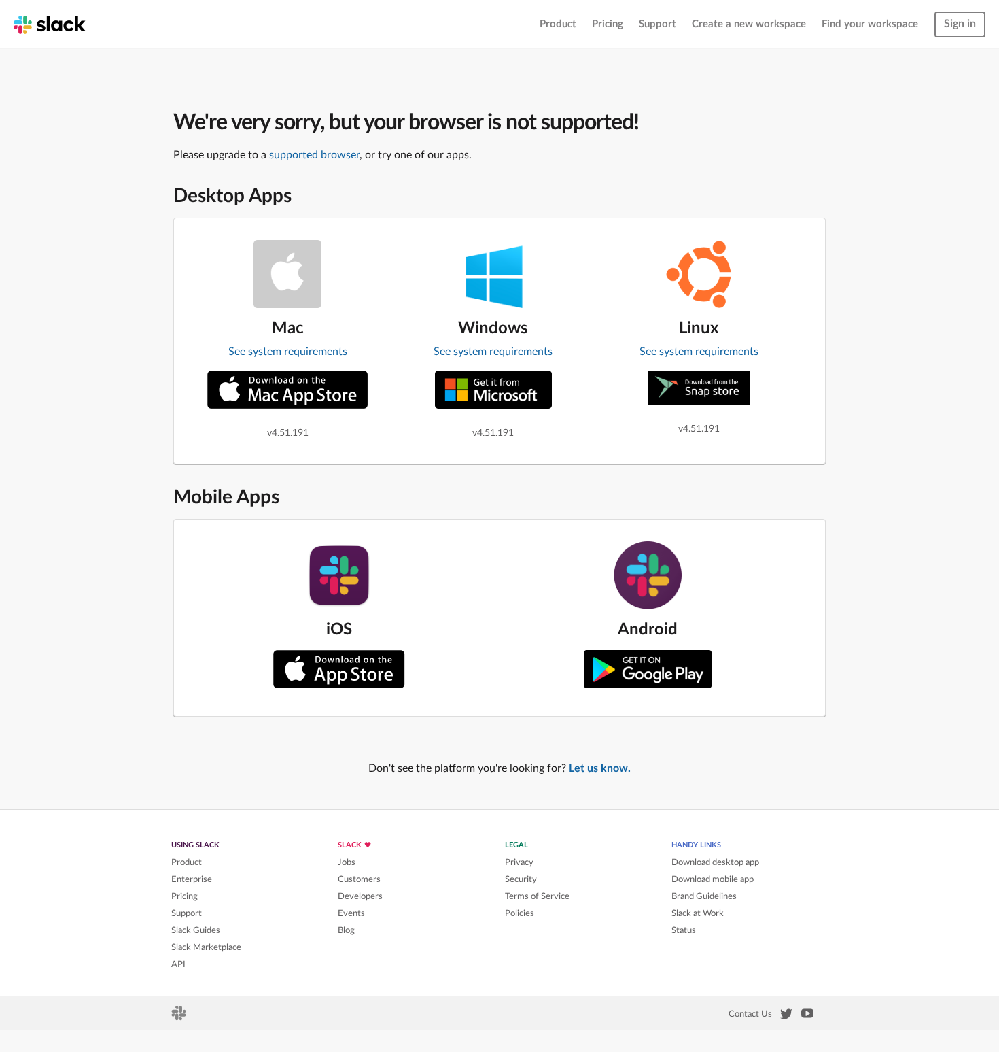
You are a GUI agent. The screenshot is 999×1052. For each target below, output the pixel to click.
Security (521, 879)
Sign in (960, 23)
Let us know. (600, 768)
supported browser (314, 155)
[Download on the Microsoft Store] (493, 390)
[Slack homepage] (50, 24)
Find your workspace (870, 24)
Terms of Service (537, 896)
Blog (346, 930)
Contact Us (750, 1014)
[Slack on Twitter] (786, 1016)
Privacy (519, 862)
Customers (359, 879)
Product (558, 24)
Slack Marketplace (206, 947)
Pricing (607, 24)
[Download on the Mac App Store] (287, 390)
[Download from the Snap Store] (699, 388)
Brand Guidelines (704, 896)
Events (351, 913)
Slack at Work (697, 913)
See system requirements (287, 351)
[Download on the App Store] (339, 669)
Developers (360, 896)
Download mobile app (712, 879)
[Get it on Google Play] (648, 669)
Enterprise (191, 879)
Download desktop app (715, 862)
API (178, 964)
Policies (519, 913)
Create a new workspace (749, 24)
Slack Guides (195, 930)
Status (683, 930)
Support (657, 24)
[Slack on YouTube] (807, 1016)
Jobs (346, 862)
